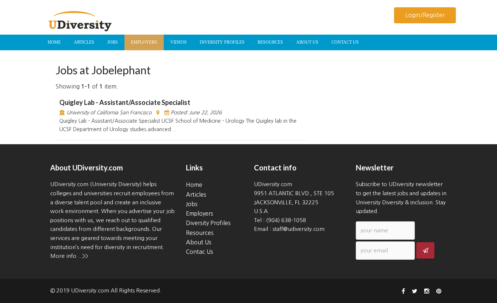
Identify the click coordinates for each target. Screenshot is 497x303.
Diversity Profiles (208, 223)
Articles (196, 194)
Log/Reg (425, 15)
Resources (200, 233)
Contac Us (199, 252)
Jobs (192, 204)
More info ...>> (69, 256)
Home (194, 185)
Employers (199, 213)
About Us (198, 242)
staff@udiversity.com (299, 229)
